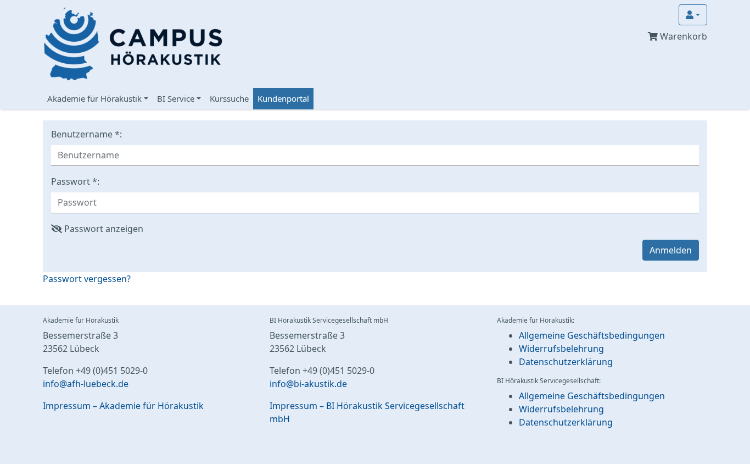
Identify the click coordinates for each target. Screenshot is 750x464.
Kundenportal (283, 98)
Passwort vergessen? (87, 279)
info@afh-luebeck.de (85, 384)
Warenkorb (682, 36)
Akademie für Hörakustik (94, 98)
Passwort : (75, 181)
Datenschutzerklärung (566, 362)
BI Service (175, 98)
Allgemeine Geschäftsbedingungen (592, 335)
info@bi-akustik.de (308, 384)
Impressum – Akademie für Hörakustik (123, 406)
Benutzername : (86, 134)
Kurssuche (229, 98)
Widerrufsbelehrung (561, 349)
